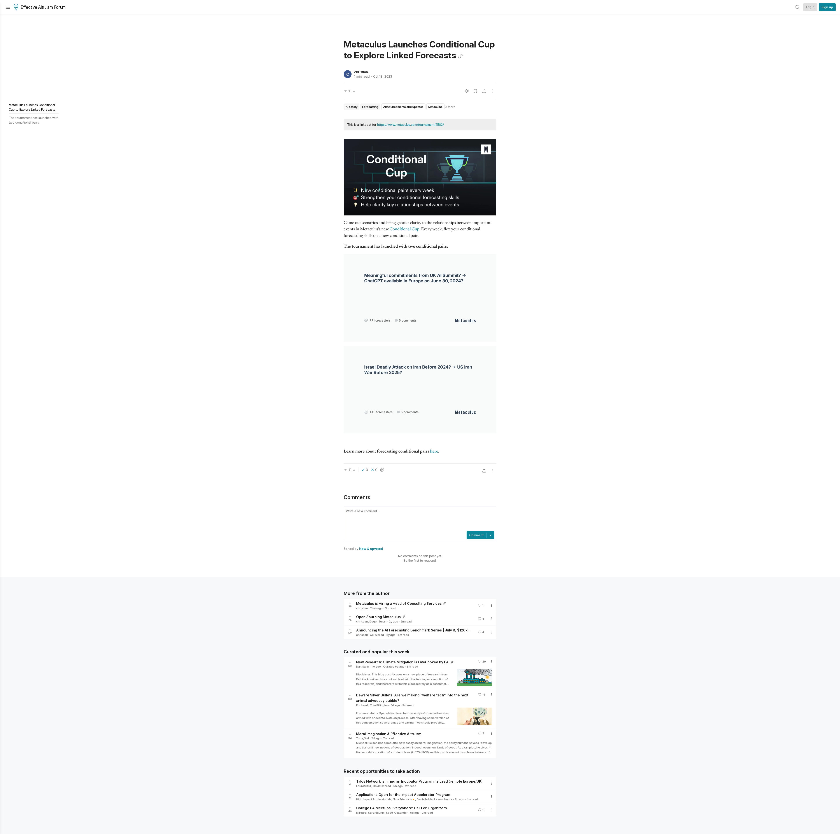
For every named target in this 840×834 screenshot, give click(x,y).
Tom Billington (379, 705)
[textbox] (419, 519)
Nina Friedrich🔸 (404, 799)
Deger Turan (378, 621)
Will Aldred (376, 634)
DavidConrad (382, 786)
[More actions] (492, 90)
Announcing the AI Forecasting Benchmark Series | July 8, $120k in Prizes (419, 630)
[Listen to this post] (466, 90)
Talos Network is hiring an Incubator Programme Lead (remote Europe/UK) (419, 781)
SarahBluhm (376, 812)
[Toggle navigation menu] (8, 7)
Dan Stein (362, 666)
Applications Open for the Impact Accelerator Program (403, 794)
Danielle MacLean (429, 799)
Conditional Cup (404, 229)
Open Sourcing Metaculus (378, 617)
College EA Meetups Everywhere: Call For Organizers (401, 808)
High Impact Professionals (373, 799)
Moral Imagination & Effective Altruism (388, 733)
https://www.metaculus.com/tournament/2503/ (410, 124)
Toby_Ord (362, 738)
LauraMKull (363, 786)
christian (361, 72)
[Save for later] (475, 90)
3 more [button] (450, 107)
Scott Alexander (397, 812)
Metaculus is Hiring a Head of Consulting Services (399, 603)
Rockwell (362, 705)
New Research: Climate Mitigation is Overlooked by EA (403, 662)
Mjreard (361, 812)
